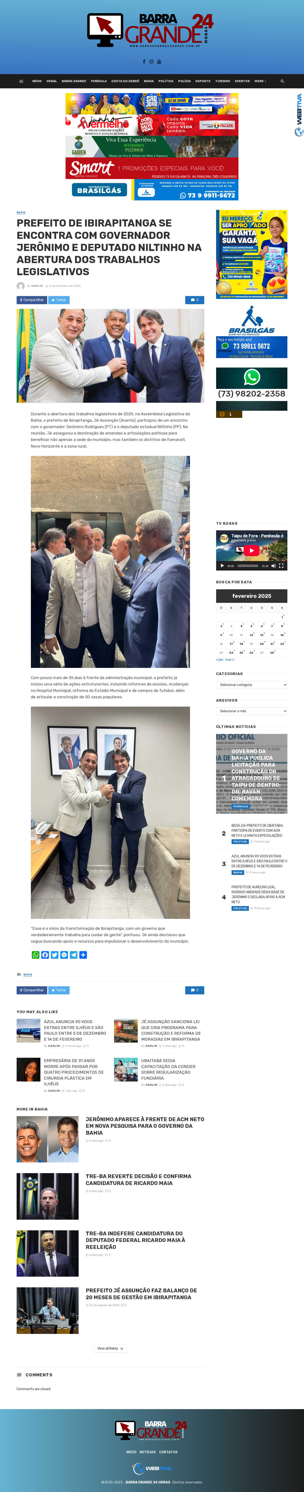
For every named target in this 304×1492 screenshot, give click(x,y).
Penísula (99, 81)
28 (272, 652)
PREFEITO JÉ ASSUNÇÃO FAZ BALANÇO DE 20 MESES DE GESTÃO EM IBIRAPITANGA (141, 1294)
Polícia (184, 81)
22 (282, 644)
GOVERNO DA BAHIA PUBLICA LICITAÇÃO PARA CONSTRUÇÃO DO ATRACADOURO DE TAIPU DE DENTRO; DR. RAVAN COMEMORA (256, 775)
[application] (251, 550)
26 (251, 652)
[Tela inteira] (281, 565)
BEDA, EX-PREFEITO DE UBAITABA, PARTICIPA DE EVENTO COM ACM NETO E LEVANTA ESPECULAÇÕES (257, 831)
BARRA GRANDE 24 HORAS (148, 1482)
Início (37, 81)
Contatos (168, 1452)
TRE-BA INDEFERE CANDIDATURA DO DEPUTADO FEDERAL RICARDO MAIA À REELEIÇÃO (135, 1240)
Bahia (149, 81)
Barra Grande (74, 81)
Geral (52, 81)
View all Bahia (107, 1348)
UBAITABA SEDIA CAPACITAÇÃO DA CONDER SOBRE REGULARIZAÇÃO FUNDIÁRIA (168, 1069)
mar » (229, 660)
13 (261, 635)
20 (262, 644)
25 (241, 652)
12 (251, 635)
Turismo (222, 81)
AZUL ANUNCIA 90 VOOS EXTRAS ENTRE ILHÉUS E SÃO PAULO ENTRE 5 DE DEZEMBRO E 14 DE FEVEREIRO (75, 1030)
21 (272, 644)
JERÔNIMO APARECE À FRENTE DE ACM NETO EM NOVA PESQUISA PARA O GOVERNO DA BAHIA (145, 1126)
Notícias (148, 1452)
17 (231, 644)
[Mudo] (273, 565)
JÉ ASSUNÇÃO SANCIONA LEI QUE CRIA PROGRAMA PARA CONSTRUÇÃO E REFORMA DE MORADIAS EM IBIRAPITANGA (171, 1030)
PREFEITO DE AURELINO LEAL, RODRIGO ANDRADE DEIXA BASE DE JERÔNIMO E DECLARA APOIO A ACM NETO (258, 894)
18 (241, 644)
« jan (219, 660)
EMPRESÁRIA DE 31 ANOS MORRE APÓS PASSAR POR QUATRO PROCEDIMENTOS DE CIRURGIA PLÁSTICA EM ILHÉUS (74, 1072)
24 (231, 652)
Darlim (37, 286)
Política (165, 81)
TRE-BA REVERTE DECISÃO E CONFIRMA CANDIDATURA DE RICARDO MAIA (138, 1179)
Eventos (242, 81)
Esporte (202, 81)
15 (282, 635)
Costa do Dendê (125, 81)
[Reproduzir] (222, 565)
